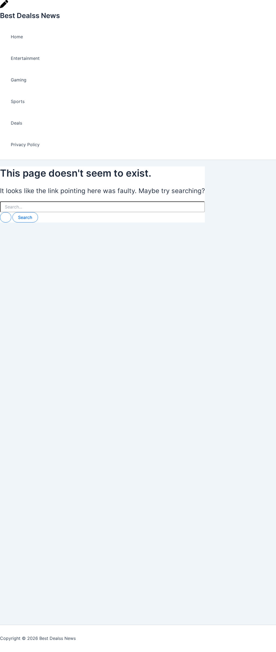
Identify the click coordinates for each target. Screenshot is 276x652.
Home (17, 36)
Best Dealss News (30, 15)
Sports (18, 101)
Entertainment (25, 58)
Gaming (18, 80)
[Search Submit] (5, 217)
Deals (16, 123)
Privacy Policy (25, 144)
